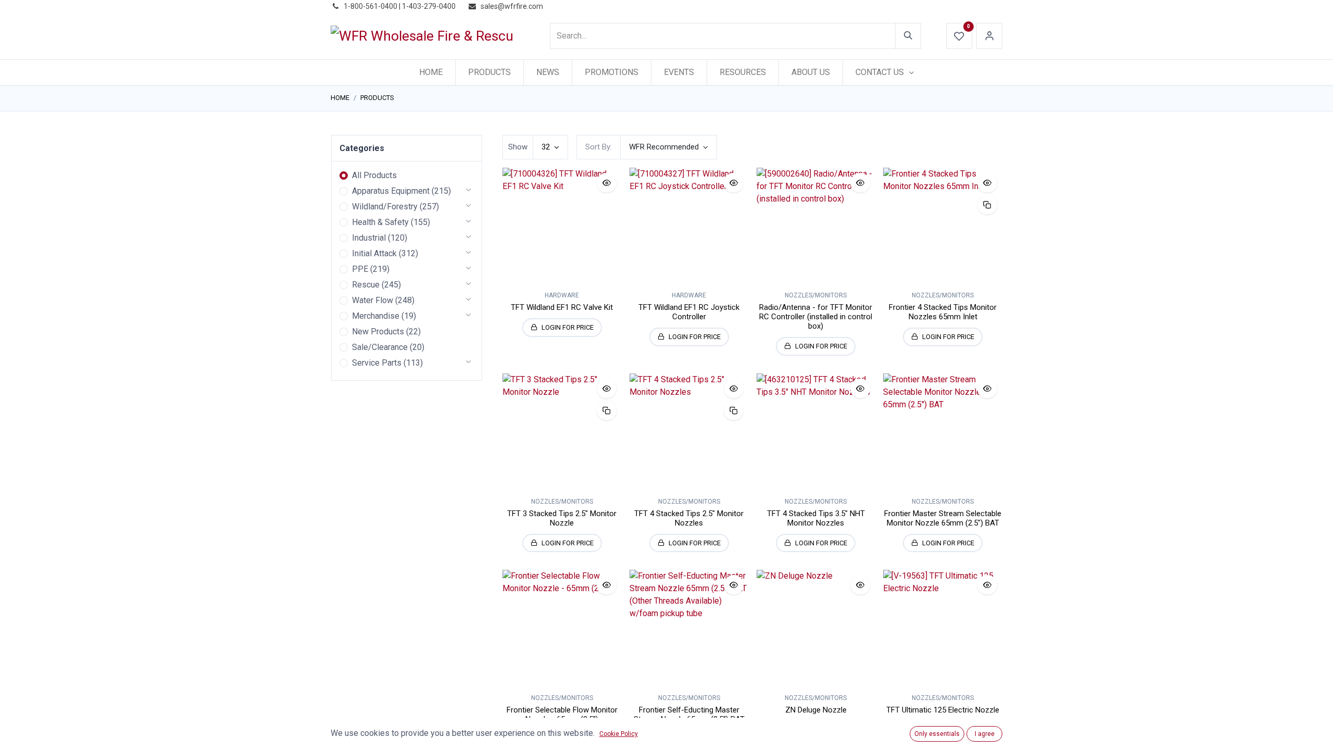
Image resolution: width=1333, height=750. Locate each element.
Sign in (989, 36)
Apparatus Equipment (391, 191)
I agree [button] (985, 734)
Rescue (366, 285)
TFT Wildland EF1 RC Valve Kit (562, 307)
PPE (360, 269)
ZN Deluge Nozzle (816, 710)
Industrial (369, 238)
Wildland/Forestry (385, 206)
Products (377, 98)
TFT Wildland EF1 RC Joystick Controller (688, 312)
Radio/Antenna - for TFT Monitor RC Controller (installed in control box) (815, 317)
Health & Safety (380, 222)
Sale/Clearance (380, 347)
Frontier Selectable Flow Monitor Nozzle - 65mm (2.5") (562, 714)
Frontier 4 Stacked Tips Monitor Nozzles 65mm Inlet (943, 312)
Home (340, 98)
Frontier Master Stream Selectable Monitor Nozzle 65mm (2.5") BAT (942, 518)
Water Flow (372, 300)
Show (517, 147)
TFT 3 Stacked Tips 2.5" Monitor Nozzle (562, 518)
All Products (374, 175)
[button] (668, 147)
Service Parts (376, 363)
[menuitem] (431, 72)
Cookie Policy (618, 734)
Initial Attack (374, 253)
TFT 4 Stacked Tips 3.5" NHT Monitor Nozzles (816, 518)
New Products (378, 331)
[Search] (908, 36)
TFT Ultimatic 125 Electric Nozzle (942, 710)
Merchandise (375, 316)
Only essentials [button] (937, 734)
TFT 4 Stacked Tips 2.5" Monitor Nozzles (689, 518)
